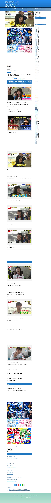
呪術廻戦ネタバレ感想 (9, 470)
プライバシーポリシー (19, 9)
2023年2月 (36, 68)
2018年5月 (36, 116)
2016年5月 (36, 140)
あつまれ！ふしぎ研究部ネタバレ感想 (32, 10)
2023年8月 (36, 62)
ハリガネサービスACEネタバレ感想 (20, 8)
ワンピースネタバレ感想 (14, 9)
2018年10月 (36, 111)
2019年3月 (36, 106)
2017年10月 (36, 123)
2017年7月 (36, 126)
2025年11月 (36, 35)
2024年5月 (36, 53)
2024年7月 (36, 51)
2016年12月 (36, 133)
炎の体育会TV (9, 487)
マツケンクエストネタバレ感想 (11, 456)
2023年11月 (36, 59)
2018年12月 (36, 109)
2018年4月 (36, 117)
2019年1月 (36, 108)
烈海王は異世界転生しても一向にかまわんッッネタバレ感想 (14, 477)
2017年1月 (36, 132)
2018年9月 (36, 112)
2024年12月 (36, 46)
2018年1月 (36, 120)
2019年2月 (36, 107)
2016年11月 (36, 134)
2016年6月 (36, 139)
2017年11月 (36, 122)
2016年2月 (36, 143)
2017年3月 (36, 130)
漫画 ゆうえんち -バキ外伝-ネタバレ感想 (12, 479)
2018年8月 (36, 113)
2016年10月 (36, 135)
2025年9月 (36, 37)
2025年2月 (36, 44)
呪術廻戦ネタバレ (14, 8)
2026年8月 (36, 26)
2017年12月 (36, 121)
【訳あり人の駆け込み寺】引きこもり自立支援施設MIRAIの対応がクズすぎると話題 (19, 490)
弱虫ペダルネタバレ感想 (26, 9)
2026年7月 (36, 27)
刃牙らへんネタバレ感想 (37, 8)
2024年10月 (36, 48)
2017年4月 (36, 129)
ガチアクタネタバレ (32, 8)
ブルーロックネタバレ (25, 8)
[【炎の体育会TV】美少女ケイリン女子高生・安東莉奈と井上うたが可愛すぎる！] (20, 78)
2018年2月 (36, 119)
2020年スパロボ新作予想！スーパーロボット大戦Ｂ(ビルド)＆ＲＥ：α (18, 489)
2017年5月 (36, 128)
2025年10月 (36, 36)
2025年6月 (36, 40)
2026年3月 (36, 31)
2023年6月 (36, 64)
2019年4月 (36, 105)
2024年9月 (36, 49)
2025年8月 (36, 38)
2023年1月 (36, 69)
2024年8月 (36, 50)
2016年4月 (36, 141)
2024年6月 (36, 52)
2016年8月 (36, 137)
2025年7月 (36, 39)
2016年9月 (36, 136)
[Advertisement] (19, 59)
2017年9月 (36, 124)
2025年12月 (36, 34)
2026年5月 (36, 29)
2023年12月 (36, 58)
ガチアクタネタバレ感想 (10, 474)
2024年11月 (36, 47)
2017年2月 (36, 131)
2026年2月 (36, 32)
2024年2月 (36, 56)
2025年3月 (36, 43)
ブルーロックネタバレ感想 (10, 463)
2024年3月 (36, 55)
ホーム (8, 8)
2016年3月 (36, 142)
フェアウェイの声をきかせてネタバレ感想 (12, 458)
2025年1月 (36, 45)
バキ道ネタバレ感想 (8, 9)
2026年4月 (36, 30)
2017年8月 (36, 125)
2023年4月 (36, 66)
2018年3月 (36, 118)
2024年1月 (36, 57)
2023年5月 (36, 65)
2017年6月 (36, 127)
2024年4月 (36, 54)
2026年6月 (36, 28)
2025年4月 (36, 42)
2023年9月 (36, 61)
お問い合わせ (37, 9)
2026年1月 (36, 33)
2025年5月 (36, 41)
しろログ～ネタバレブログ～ (10, 6)
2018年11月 (36, 110)
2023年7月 (36, 63)
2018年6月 (36, 115)
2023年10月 (36, 60)
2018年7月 (36, 114)
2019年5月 (36, 104)
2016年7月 (36, 138)
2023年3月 (36, 67)
